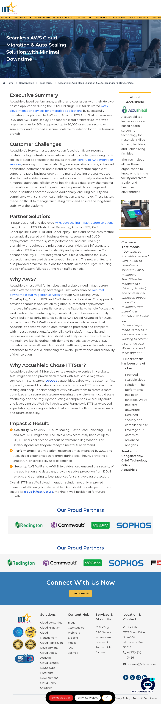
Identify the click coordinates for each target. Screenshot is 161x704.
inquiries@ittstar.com (141, 664)
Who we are (103, 637)
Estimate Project (88, 697)
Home (10, 83)
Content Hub (26, 83)
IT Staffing (102, 627)
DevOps (51, 380)
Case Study (46, 83)
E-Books (73, 637)
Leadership (102, 642)
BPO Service (103, 632)
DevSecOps (47, 667)
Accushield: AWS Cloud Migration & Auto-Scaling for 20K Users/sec (95, 83)
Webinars (74, 632)
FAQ (70, 647)
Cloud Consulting (51, 622)
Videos (72, 642)
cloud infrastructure (38, 492)
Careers (100, 652)
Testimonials (103, 647)
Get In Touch (80, 593)
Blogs (71, 622)
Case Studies (76, 627)
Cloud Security (49, 662)
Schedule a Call (61, 697)
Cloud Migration (50, 627)
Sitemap (73, 652)
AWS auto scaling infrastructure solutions (84, 222)
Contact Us (130, 627)
